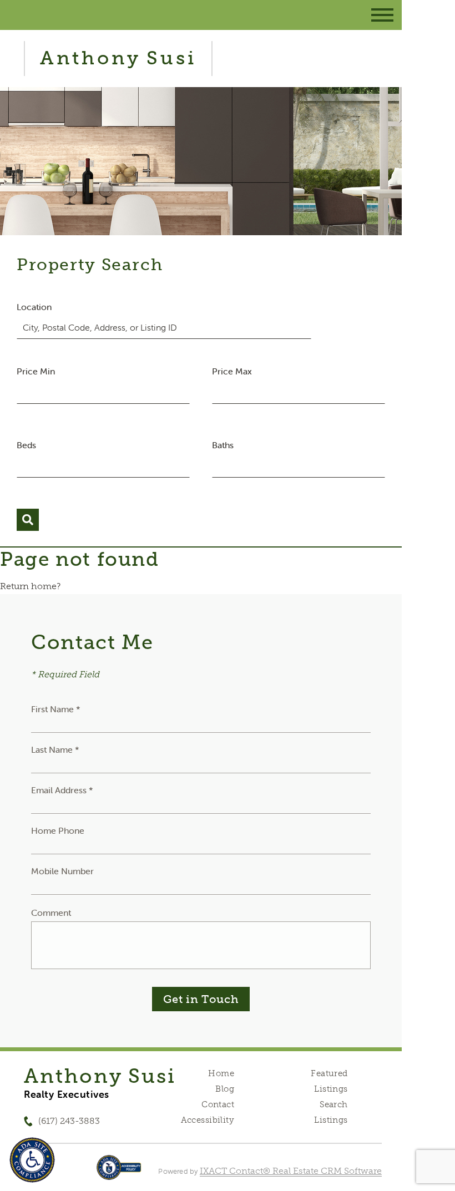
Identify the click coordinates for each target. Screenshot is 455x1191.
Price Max (232, 371)
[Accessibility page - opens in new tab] (119, 1173)
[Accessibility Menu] (32, 1160)
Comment (51, 912)
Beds (26, 444)
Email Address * (62, 789)
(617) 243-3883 (69, 1121)
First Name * (55, 708)
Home (221, 1073)
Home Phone (57, 830)
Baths (223, 444)
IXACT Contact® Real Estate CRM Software (291, 1170)
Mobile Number (62, 870)
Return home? (30, 586)
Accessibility (207, 1120)
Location (34, 306)
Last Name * (55, 749)
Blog (224, 1089)
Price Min (36, 371)
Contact (217, 1104)
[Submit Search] (28, 520)
